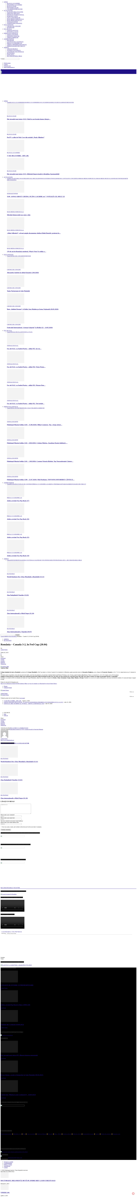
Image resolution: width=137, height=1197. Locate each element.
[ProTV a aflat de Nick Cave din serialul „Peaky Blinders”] (15, 133)
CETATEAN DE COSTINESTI (15, 41)
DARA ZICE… (11, 54)
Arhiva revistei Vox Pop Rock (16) (18, 519)
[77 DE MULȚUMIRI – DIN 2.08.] (15, 151)
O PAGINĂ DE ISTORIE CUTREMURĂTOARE (17, 985)
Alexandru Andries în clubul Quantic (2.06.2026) (23, 272)
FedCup (6, 715)
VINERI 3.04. (5, 1192)
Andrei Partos (4, 649)
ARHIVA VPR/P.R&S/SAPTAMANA (17, 44)
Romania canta (116, 1134)
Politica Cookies (8, 1164)
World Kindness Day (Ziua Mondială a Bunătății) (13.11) (25, 577)
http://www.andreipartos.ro (7, 740)
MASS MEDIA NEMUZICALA (15, 19)
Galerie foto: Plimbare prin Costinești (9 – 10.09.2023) (18, 1095)
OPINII (6, 2)
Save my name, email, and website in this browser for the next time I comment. (22, 827)
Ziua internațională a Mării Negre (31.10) (20, 613)
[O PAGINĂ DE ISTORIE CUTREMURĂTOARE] (9, 982)
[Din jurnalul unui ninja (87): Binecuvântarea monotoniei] (9, 1052)
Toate (8, 102)
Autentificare (7, 1166)
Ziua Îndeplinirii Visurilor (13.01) (18, 595)
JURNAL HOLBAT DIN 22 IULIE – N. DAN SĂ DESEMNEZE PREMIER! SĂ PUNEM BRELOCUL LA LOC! (33, 702)
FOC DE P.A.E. (8, 29)
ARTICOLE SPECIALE (13, 13)
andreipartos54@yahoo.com (15, 1157)
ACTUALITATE (8, 10)
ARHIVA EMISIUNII (12, 37)
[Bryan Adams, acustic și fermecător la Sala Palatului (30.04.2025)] (9, 1072)
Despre (5, 686)
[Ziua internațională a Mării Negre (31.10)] (15, 609)
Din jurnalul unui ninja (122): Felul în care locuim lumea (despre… (29, 119)
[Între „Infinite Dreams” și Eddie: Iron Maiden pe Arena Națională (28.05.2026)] (15, 304)
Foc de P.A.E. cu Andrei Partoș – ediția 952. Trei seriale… (25, 403)
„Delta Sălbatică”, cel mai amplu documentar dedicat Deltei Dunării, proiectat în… (34, 233)
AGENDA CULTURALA (14, 50)
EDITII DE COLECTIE (13, 36)
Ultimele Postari (8, 687)
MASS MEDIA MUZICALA (14, 20)
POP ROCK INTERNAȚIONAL (15, 14)
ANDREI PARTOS (9, 39)
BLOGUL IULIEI (11, 6)
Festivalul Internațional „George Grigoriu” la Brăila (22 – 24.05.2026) (30, 327)
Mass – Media (57, 1134)
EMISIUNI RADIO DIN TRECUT (16, 46)
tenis (5, 714)
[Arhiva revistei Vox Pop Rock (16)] (15, 514)
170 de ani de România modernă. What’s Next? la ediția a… (26, 251)
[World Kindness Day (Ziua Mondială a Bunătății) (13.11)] (15, 572)
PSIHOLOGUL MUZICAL (11, 33)
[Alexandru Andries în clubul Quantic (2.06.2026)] (15, 268)
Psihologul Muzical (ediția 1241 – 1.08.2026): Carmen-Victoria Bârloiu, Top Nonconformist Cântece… (40, 461)
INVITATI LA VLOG (12, 31)
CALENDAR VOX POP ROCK (15, 51)
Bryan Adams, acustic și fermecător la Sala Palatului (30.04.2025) (22, 1075)
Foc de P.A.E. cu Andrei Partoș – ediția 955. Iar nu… (24, 349)
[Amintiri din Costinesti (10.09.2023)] (9, 1021)
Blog (24, 1134)
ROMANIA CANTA (12, 16)
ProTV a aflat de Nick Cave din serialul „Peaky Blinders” (25, 137)
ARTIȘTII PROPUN (12, 49)
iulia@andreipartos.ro (9, 67)
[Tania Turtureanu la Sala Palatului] (15, 286)
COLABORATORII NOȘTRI (14, 9)
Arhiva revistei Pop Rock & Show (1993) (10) (15, 1005)
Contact (6, 64)
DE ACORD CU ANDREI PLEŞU (19, 728)
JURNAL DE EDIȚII (12, 34)
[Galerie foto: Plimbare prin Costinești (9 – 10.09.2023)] (9, 1091)
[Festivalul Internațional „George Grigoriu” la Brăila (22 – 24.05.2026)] (15, 323)
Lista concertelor (31, 1134)
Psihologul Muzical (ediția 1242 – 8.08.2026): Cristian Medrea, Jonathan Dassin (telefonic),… (37, 443)
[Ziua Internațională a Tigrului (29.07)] (15, 627)
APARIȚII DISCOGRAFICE (14, 23)
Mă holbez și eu (17, 1134)
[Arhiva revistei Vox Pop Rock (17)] (15, 496)
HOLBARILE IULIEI (12, 7)
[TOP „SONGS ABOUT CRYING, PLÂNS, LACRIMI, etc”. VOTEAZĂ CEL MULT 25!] (15, 192)
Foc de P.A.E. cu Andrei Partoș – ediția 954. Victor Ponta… (26, 367)
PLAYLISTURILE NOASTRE (15, 12)
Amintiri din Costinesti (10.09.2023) (12, 1024)
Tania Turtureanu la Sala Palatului (18, 291)
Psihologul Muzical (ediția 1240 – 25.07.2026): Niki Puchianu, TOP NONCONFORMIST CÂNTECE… (41, 479)
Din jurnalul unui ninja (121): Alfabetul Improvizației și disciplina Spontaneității (33, 174)
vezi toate (22, 698)
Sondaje (97, 1134)
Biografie (50, 1134)
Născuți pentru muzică (6, 1134)
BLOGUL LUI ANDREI (13, 3)
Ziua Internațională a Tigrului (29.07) (19, 632)
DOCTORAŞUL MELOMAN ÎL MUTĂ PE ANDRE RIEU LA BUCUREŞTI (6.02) (28, 1180)
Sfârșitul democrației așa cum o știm (18, 215)
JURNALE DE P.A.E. (12, 30)
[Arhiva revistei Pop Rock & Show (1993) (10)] (9, 1001)
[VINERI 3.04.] (5, 1189)
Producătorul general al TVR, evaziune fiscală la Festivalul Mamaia (26, 729)
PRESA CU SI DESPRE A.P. (14, 43)
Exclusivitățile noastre (88, 1134)
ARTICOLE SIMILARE (7, 743)
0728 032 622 (7, 66)
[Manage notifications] (133, 1193)
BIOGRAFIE (10, 40)
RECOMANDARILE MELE (14, 56)
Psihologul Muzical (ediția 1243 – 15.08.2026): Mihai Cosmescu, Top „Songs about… (34, 425)
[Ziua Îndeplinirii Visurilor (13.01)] (15, 590)
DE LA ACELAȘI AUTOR (21, 743)
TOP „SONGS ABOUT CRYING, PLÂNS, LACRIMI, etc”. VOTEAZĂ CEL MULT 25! (36, 196)
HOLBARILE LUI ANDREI (14, 4)
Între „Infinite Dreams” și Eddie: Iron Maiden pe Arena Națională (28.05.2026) (32, 309)
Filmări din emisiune (106, 1134)
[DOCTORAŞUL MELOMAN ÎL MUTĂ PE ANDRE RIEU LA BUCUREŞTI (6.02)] (5, 1177)
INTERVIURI (10, 27)
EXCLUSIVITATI (8, 24)
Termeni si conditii (8, 1162)
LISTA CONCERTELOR (13, 17)
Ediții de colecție (77, 1134)
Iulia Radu (3, 1008)
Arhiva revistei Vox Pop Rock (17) (18, 501)
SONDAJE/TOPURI (12, 22)
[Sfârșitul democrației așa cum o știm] (15, 210)
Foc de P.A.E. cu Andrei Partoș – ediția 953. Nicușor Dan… (26, 385)
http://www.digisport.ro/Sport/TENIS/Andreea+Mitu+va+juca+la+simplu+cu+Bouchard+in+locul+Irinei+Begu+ (29, 683)
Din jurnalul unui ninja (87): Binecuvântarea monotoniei (19, 1055)
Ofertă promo (7, 63)
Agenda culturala (67, 1134)
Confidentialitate (8, 1163)
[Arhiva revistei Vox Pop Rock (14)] (15, 551)
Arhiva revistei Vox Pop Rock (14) (18, 556)
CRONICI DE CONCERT (14, 26)
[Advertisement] (68, 86)
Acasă (2, 636)
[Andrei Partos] (5, 690)
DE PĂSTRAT (11, 53)
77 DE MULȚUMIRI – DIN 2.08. (18, 156)
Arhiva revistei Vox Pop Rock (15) (18, 537)
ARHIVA (6, 47)
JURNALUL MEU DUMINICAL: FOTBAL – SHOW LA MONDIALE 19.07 (24, 703)
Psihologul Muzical (41, 1134)
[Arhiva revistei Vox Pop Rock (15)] (15, 533)
